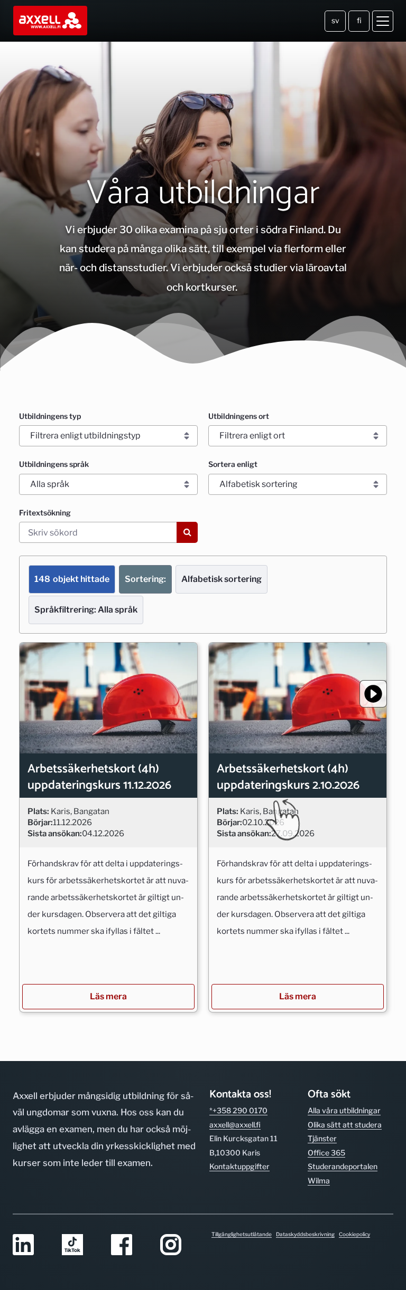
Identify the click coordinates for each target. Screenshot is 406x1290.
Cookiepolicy (354, 1234)
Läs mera (108, 996)
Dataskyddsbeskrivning (305, 1234)
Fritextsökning (45, 512)
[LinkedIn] (31, 1245)
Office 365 (326, 1152)
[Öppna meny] (382, 21)
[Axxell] (51, 20)
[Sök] (187, 532)
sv (335, 20)
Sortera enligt (232, 464)
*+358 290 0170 (238, 1110)
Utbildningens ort (238, 416)
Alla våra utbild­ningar (344, 1110)
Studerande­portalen (342, 1166)
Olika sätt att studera (345, 1124)
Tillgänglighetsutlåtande (241, 1234)
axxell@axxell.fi (235, 1124)
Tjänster (322, 1138)
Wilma (319, 1180)
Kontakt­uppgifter (239, 1166)
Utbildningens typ (50, 416)
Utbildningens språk (54, 464)
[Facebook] (129, 1245)
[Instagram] (178, 1245)
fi (359, 20)
